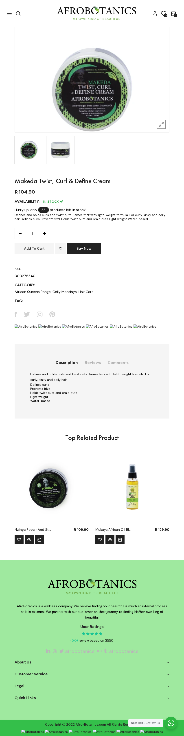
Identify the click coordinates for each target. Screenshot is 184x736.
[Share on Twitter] (27, 314)
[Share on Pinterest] (52, 314)
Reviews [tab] (93, 363)
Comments (118, 363)
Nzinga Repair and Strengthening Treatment (33, 529)
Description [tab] (66, 363)
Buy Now (84, 248)
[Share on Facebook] (16, 314)
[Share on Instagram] (40, 314)
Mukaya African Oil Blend (113, 529)
